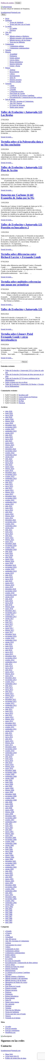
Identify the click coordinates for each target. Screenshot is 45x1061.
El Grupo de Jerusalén (17, 105)
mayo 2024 (9, 463)
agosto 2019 (9, 573)
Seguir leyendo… (7, 137)
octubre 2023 (9, 476)
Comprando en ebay (17, 91)
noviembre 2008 (10, 796)
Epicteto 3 (22, 399)
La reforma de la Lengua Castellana (22, 95)
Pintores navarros (16, 80)
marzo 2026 (9, 419)
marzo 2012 (9, 717)
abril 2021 (8, 536)
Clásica (12, 74)
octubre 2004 (9, 889)
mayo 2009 (9, 784)
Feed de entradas (11, 1028)
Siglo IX (13, 78)
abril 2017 (8, 626)
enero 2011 (9, 745)
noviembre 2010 (10, 749)
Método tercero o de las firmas (20, 40)
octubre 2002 (9, 901)
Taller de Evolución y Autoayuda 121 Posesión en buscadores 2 (21, 226)
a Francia (13, 87)
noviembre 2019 (10, 567)
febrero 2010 (9, 766)
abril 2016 (8, 650)
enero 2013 (9, 697)
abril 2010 (8, 762)
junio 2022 (9, 508)
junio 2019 (9, 577)
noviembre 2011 (10, 725)
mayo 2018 (9, 603)
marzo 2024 (9, 467)
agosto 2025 (9, 433)
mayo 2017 (9, 624)
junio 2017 (9, 622)
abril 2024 (8, 465)
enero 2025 (9, 447)
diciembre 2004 (10, 885)
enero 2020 (9, 563)
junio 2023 (9, 484)
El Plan (21, 401)
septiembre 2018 (11, 595)
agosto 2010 (9, 755)
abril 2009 (8, 786)
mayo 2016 (9, 648)
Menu (3, 14)
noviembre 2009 (10, 772)
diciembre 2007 (10, 816)
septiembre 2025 (11, 431)
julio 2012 (8, 709)
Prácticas (13, 30)
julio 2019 (8, 575)
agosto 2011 (9, 731)
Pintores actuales (15, 82)
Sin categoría (9, 1004)
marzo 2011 (9, 741)
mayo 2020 (9, 555)
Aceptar (18, 3)
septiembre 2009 (11, 776)
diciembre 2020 (10, 543)
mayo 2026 (9, 415)
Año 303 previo (10, 939)
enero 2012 (9, 721)
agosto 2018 (9, 597)
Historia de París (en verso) (14, 966)
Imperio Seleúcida (16, 64)
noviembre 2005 (10, 863)
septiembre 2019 (11, 571)
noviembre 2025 (10, 427)
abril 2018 (8, 605)
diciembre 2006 (10, 837)
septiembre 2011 (10, 729)
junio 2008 (9, 804)
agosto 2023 (9, 480)
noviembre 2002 (10, 899)
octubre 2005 (9, 865)
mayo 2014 (9, 668)
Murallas (8, 984)
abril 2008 (8, 808)
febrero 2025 (9, 445)
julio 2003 (8, 893)
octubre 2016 (9, 638)
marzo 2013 (9, 693)
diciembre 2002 (10, 897)
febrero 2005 (9, 881)
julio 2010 (8, 757)
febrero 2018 (9, 607)
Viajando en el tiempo (12, 1018)
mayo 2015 (9, 652)
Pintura (7, 68)
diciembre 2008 (10, 794)
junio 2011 (9, 735)
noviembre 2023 (10, 474)
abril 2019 (8, 581)
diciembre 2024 (10, 449)
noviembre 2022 (10, 498)
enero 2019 (9, 587)
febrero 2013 (9, 695)
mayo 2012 (9, 713)
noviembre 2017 (10, 613)
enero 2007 (9, 836)
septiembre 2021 (11, 526)
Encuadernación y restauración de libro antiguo (26, 97)
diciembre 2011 (10, 723)
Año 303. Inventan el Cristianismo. (22, 101)
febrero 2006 (9, 857)
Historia (8, 52)
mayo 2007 (9, 828)
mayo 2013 (9, 689)
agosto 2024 (9, 457)
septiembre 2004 (11, 891)
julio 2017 (8, 620)
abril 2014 (8, 670)
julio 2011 (8, 733)
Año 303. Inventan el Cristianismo (17, 941)
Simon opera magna (12, 1002)
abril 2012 (8, 715)
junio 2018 (9, 601)
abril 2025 (8, 441)
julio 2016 (8, 644)
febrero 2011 (9, 743)
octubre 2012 (9, 703)
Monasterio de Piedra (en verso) (16, 982)
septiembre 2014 (11, 662)
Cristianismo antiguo (17, 46)
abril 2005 (8, 877)
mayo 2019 (9, 579)
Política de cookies (7, 3)
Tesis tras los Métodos (17, 42)
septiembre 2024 (11, 455)
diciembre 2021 (10, 520)
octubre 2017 (9, 615)
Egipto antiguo (15, 58)
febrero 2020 (9, 561)
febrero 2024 (9, 468)
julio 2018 (8, 599)
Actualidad (13, 54)
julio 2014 (8, 664)
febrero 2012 (9, 719)
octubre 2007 (9, 820)
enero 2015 (9, 654)
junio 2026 (9, 413)
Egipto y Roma (15, 66)
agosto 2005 (9, 869)
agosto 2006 (9, 845)
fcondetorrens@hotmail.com (10, 12)
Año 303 (8, 32)
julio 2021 (8, 530)
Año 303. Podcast (16, 103)
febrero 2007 (9, 834)
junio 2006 (9, 849)
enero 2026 (9, 423)
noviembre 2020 (10, 545)
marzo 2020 (9, 559)
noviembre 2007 (10, 818)
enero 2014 (9, 676)
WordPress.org (10, 1032)
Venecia (8, 1016)
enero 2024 (9, 470)
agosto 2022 (9, 504)
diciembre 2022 (10, 496)
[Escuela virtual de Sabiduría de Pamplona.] (6, 7)
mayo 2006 (9, 851)
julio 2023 (8, 482)
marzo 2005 (9, 879)
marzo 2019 (9, 583)
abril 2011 (8, 739)
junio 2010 (9, 759)
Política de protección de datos (15, 1058)
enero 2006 (9, 859)
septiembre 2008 (11, 800)
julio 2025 (8, 435)
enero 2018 (9, 609)
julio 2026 (8, 411)
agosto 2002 (9, 905)
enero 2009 (9, 792)
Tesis (7, 34)
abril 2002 (8, 909)
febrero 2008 (9, 812)
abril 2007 (8, 830)
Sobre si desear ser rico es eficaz (16, 382)
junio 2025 (9, 437)
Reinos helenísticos (16, 62)
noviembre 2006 (10, 839)
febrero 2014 (9, 674)
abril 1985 (8, 920)
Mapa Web (9, 1054)
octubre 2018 (9, 593)
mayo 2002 (9, 907)
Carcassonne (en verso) (13, 945)
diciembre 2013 (10, 678)
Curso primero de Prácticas (28, 397)
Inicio (7, 18)
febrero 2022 (9, 516)
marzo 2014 (9, 672)
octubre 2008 (9, 798)
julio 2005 (8, 871)
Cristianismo (9, 44)
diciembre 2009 (10, 770)
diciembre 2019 (10, 565)
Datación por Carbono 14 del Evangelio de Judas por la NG (17, 196)
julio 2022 (8, 506)
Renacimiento (14, 72)
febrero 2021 (9, 540)
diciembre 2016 (10, 634)
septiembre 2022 (11, 502)
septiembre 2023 (11, 478)
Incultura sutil (23, 395)
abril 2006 (8, 853)
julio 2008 (8, 802)
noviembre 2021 (10, 522)
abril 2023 (8, 488)
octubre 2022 (9, 500)
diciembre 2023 (10, 472)
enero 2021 (9, 542)
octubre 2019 (9, 569)
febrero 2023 (9, 492)
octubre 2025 (9, 429)
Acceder (8, 1026)
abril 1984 (8, 922)
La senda (8, 26)
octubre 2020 (9, 547)
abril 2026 (8, 417)
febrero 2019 (9, 585)
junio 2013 (9, 688)
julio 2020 (8, 551)
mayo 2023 (9, 486)
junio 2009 (9, 782)
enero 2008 (9, 814)
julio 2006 (8, 847)
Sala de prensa (10, 99)
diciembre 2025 (10, 425)
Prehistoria (13, 56)
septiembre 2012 (11, 705)
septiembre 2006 (11, 843)
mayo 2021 (9, 534)
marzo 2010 (9, 764)
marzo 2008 (9, 810)
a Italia (12, 85)
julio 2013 (8, 686)
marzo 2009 (9, 788)
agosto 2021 (9, 528)
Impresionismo (15, 76)
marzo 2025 (9, 443)
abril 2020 (8, 557)
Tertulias (8, 50)
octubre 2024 (9, 453)
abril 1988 (8, 914)
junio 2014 (9, 666)
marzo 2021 (9, 538)
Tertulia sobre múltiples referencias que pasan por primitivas (21, 283)
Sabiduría (8, 20)
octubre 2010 (9, 751)
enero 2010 (9, 768)
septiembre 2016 (11, 640)
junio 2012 (9, 711)
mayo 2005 (9, 875)
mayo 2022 (9, 510)
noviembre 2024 (10, 451)
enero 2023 (9, 494)
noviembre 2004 (10, 887)
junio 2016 (9, 646)
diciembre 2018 (10, 589)
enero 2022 (9, 518)
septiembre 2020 (11, 549)
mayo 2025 (9, 439)
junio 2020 (9, 553)
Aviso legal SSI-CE (12, 1056)
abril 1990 (8, 910)
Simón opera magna (16, 107)
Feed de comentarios (12, 1030)
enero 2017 (9, 632)
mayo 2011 (9, 737)
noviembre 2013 (10, 680)
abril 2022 (8, 512)
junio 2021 (9, 532)
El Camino (13, 28)
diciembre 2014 (10, 656)
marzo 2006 (9, 855)
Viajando (8, 84)
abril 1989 (8, 912)
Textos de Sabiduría (16, 22)
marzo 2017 (9, 628)
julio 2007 (8, 824)
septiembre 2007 (11, 822)
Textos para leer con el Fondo (20, 24)
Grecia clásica (14, 60)
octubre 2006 (9, 841)
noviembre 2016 (10, 636)
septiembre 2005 (11, 867)
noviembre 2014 (10, 658)
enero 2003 (9, 895)
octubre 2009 (9, 774)
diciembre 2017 (10, 611)
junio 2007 (9, 826)
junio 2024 (9, 461)
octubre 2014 (9, 660)
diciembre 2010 (10, 747)
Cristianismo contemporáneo (19, 48)
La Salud (8, 974)
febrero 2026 (9, 421)
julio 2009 (8, 780)
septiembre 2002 (11, 903)
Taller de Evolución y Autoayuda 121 (21, 309)
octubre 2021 (9, 524)
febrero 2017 (9, 630)
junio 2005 (9, 873)
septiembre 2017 (11, 616)
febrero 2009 (9, 790)
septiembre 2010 (11, 753)
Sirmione (8, 1006)
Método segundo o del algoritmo (21, 38)
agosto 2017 (9, 618)
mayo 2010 (9, 761)
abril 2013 (8, 691)
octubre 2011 (9, 727)
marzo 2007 (9, 832)
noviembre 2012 (10, 701)
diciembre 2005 (10, 861)
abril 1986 (8, 918)
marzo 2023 (9, 490)
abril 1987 (8, 916)
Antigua (12, 70)
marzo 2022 (9, 514)
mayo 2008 (9, 806)
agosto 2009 (9, 778)
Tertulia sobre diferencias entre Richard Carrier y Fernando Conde (21, 255)
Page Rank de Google (17, 93)
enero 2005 (9, 883)
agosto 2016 (9, 642)
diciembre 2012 (10, 699)
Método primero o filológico (19, 36)
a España (13, 89)
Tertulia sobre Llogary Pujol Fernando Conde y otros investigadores (17, 336)
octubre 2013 (9, 682)
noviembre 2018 (10, 591)
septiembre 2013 (11, 684)
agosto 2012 (9, 707)
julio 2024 (8, 459)
